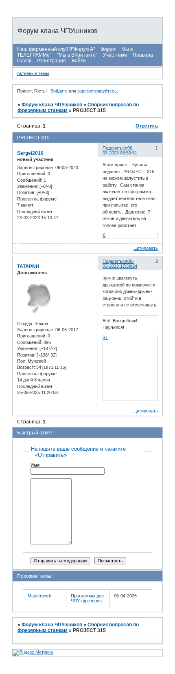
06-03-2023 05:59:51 (120, 150)
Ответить (147, 126)
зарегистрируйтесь (97, 90)
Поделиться (115, 147)
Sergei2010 (30, 153)
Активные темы (33, 73)
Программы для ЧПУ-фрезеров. (87, 598)
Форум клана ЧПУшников (52, 105)
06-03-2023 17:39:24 (120, 264)
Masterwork (39, 595)
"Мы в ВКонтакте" (77, 55)
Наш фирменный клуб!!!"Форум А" (56, 49)
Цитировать (145, 248)
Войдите (59, 90)
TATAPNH (28, 266)
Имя (35, 465)
